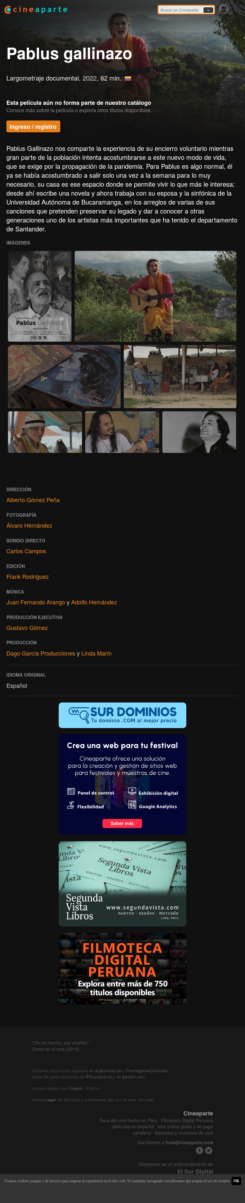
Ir (208, 10)
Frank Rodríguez (27, 576)
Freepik (75, 1088)
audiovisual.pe (108, 1070)
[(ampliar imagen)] (39, 296)
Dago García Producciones (40, 653)
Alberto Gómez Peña (33, 499)
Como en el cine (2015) (55, 1049)
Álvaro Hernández (29, 525)
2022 (90, 77)
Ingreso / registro (33, 126)
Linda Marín (96, 653)
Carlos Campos (26, 551)
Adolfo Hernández (94, 602)
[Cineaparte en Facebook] (200, 1150)
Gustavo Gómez (27, 627)
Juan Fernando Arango (35, 602)
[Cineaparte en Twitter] (209, 1150)
